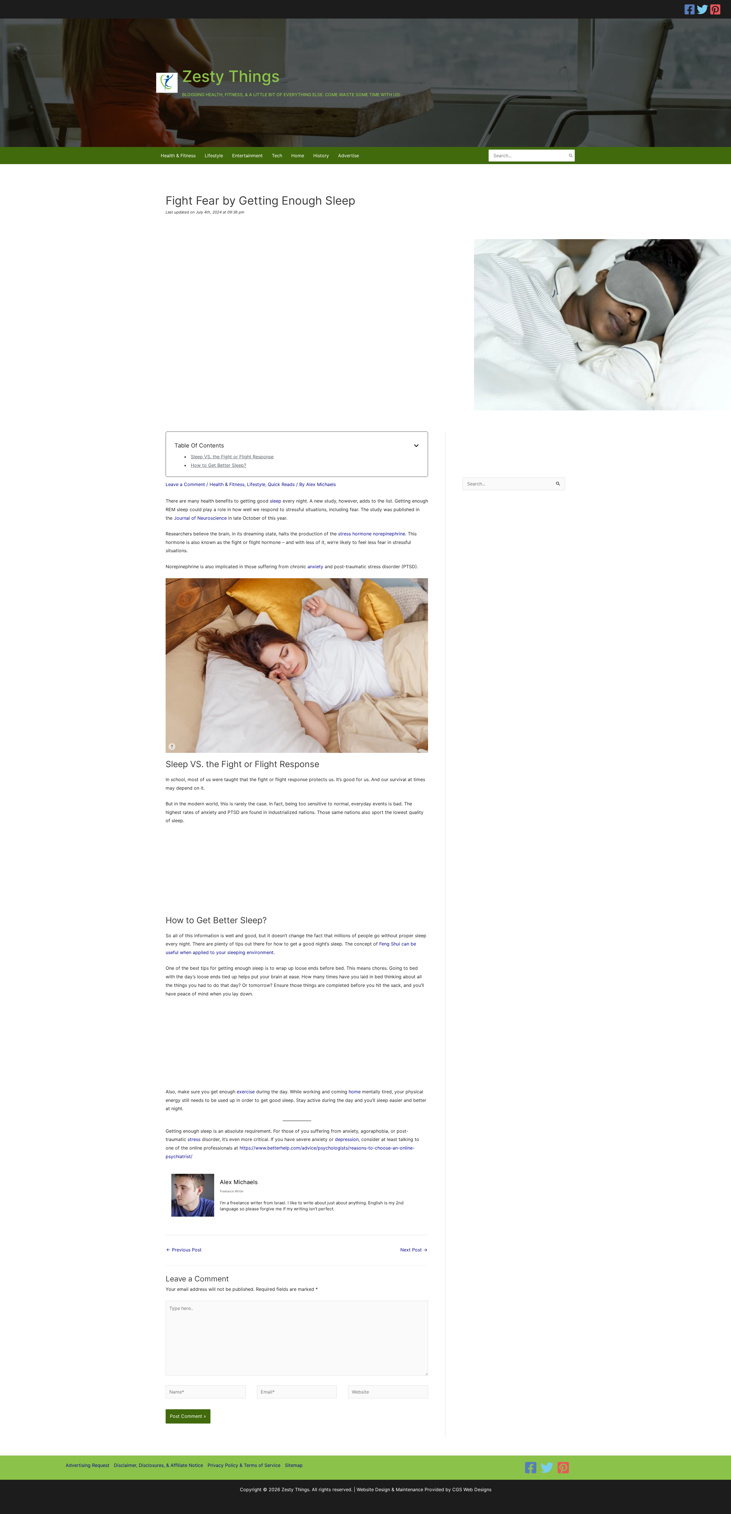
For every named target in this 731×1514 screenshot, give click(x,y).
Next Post (413, 1250)
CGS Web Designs (471, 1489)
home (355, 1091)
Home (297, 155)
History (321, 155)
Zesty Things (231, 76)
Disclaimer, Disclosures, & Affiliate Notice (158, 1465)
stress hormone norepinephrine (371, 534)
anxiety (315, 566)
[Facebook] (689, 9)
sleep (275, 501)
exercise (246, 1091)
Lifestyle (214, 155)
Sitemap (294, 1465)
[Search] (571, 155)
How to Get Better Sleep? (218, 465)
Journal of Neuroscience (200, 518)
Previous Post (184, 1250)
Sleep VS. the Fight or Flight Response (232, 456)
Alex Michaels (239, 1182)
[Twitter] (702, 9)
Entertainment (247, 155)
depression (347, 1139)
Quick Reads (281, 484)
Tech (277, 155)
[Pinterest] (715, 9)
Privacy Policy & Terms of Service (244, 1465)
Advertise (348, 155)
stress (194, 1139)
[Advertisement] (297, 872)
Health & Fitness (178, 155)
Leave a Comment (185, 484)
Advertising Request (87, 1465)
